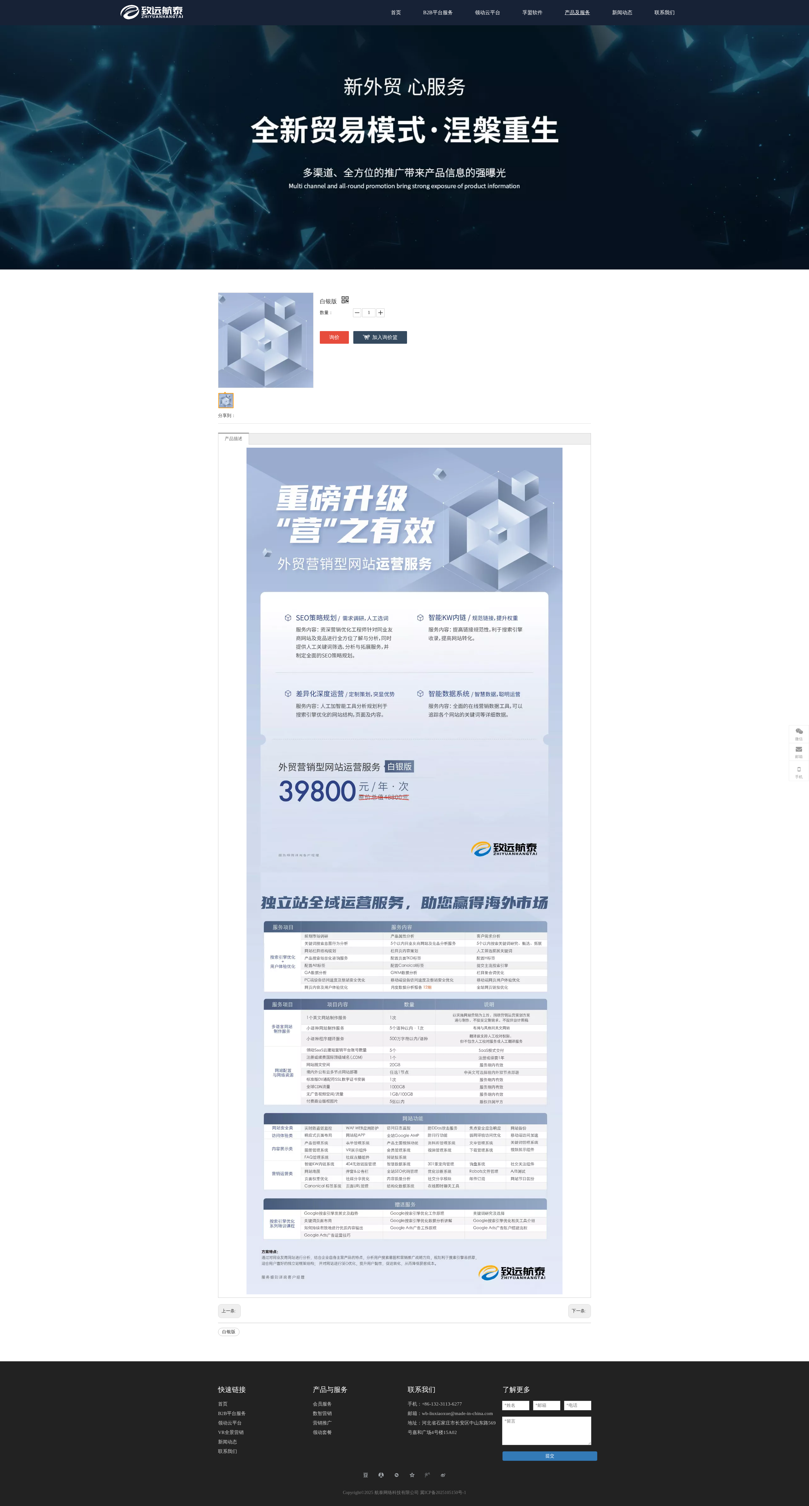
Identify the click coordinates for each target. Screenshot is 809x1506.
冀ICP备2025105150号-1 (443, 1492)
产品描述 (233, 438)
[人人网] (381, 1475)
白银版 (228, 1331)
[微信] (397, 1475)
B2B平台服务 (232, 1413)
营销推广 (322, 1422)
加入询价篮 (385, 337)
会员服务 (322, 1403)
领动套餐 (322, 1432)
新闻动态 (227, 1441)
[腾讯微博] (428, 1475)
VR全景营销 (231, 1432)
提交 (549, 1456)
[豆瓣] (366, 1475)
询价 (334, 337)
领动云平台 (230, 1422)
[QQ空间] (412, 1475)
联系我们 (227, 1451)
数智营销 (322, 1413)
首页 (223, 1403)
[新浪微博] (443, 1475)
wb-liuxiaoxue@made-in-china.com (457, 1413)
